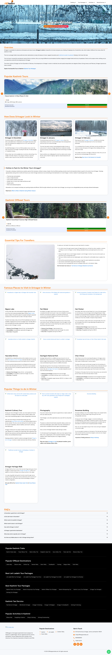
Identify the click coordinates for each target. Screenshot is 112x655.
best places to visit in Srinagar (15, 359)
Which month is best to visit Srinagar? (13, 523)
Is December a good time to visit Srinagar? (14, 513)
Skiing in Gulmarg (94, 437)
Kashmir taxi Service (88, 265)
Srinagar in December (28, 140)
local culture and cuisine (17, 421)
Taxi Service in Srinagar (76, 265)
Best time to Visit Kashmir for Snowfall (91, 157)
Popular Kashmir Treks (15, 548)
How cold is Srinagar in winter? (11, 527)
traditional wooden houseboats (66, 55)
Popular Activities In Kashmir (18, 614)
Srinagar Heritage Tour (25, 470)
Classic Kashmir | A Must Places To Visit (16, 96)
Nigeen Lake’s (31, 313)
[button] (2, 94)
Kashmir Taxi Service (14, 601)
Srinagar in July (52, 441)
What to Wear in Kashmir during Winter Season (24, 190)
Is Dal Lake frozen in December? (11, 516)
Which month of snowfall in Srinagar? (13, 520)
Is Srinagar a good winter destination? (13, 530)
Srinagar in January (59, 140)
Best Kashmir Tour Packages (18, 586)
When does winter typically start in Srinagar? (15, 534)
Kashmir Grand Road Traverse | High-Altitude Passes (21, 220)
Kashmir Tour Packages (30, 68)
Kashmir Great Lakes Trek (22, 483)
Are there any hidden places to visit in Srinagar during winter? (19, 537)
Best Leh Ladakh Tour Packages (19, 573)
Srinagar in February (89, 140)
